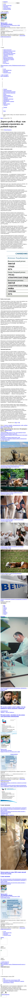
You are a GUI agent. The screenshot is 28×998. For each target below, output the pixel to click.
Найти (18, 3)
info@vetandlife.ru (5, 12)
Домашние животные (8, 54)
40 (1, 32)
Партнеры (5, 6)
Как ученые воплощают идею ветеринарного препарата (14, 807)
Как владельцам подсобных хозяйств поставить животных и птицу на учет (12, 493)
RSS (4, 978)
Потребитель (6, 100)
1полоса (6, 425)
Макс (16, 422)
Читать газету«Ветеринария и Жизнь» (7, 23)
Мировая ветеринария (8, 58)
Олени (4, 614)
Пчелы (4, 609)
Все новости (6, 63)
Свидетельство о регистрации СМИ (11, 980)
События (5, 105)
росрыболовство (17, 425)
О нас (4, 4)
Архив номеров (7, 8)
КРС (4, 605)
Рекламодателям (7, 9)
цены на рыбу (9, 426)
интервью (3, 616)
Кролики (5, 612)
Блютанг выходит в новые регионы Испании (11, 573)
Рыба (4, 111)
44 (3, 925)
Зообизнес (5, 55)
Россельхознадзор (7, 5)
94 (3, 32)
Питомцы (3, 690)
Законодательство (7, 49)
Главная (5, 107)
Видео (4, 61)
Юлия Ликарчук (8, 129)
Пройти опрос (8, 430)
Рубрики (5, 1)
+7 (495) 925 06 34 (5, 961)
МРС (4, 606)
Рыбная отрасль (7, 95)
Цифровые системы (7, 52)
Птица (4, 94)
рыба (22, 425)
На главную (3, 603)
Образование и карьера (8, 59)
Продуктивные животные (9, 53)
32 (1, 776)
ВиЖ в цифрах (6, 103)
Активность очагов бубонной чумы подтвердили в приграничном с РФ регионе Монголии (12, 466)
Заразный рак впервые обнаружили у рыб (10, 437)
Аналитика (5, 60)
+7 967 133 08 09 (4, 74)
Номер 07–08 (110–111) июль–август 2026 (10, 25)
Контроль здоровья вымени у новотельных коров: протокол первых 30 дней (12, 520)
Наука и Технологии (8, 57)
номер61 (10, 425)
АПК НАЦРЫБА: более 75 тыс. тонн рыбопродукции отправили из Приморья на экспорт (13, 433)
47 (1, 925)
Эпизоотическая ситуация (9, 51)
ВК (19, 422)
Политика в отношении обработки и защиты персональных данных (13, 982)
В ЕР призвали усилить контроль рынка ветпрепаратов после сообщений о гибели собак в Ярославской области (14, 786)
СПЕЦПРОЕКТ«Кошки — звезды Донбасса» (7, 711)
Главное (5, 89)
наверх (2, 937)
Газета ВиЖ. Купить (5, 26)
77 (3, 776)
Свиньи (5, 607)
